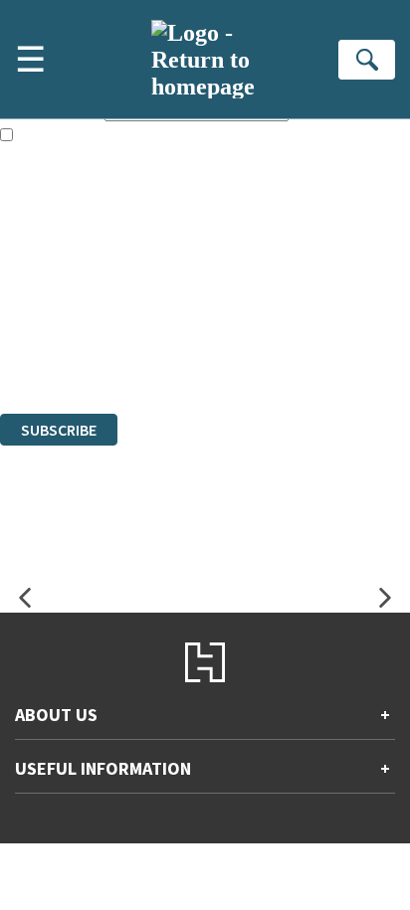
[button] (25, 598)
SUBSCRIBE (59, 430)
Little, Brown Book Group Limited (246, 296)
